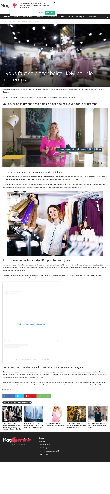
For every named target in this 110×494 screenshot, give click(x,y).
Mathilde (7, 84)
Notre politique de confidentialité (49, 451)
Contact (41, 438)
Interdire (39, 12)
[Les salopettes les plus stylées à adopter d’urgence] (55, 414)
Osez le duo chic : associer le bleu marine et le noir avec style (97, 425)
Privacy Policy (43, 454)
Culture (51, 17)
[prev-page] (104, 402)
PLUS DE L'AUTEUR (24, 402)
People (70, 17)
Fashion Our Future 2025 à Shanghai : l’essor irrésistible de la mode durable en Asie (33, 425)
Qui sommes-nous (44, 444)
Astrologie (27, 17)
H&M (9, 389)
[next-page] (107, 402)
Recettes (92, 17)
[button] (106, 16)
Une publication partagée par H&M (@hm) (32, 359)
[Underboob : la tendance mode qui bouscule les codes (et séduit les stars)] (76, 414)
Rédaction (42, 441)
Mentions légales (44, 448)
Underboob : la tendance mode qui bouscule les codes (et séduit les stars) (76, 425)
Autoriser (50, 12)
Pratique (80, 17)
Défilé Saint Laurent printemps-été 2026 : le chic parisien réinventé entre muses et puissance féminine (11, 426)
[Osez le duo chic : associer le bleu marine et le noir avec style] (98, 414)
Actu (16, 17)
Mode (62, 17)
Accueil (7, 17)
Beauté (40, 17)
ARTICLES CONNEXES (10, 402)
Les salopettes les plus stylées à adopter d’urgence (54, 424)
